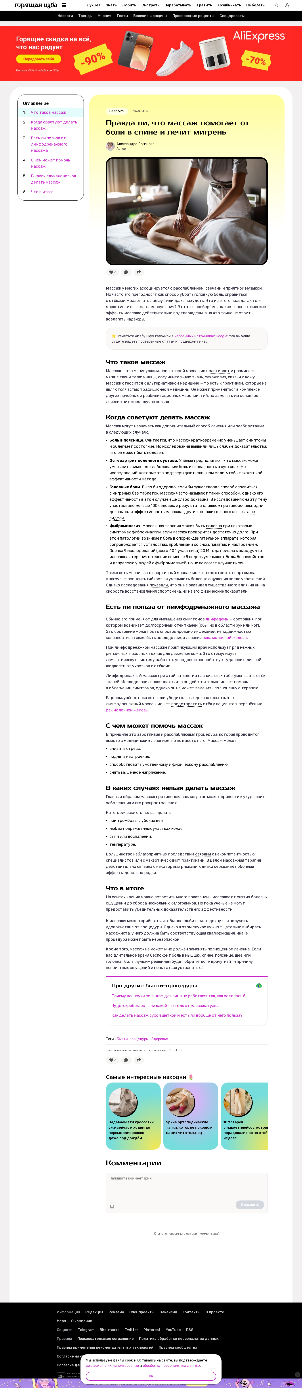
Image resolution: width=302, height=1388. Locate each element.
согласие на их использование (112, 1365)
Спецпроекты (232, 16)
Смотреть (150, 5)
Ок (151, 1376)
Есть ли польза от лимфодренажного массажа (49, 144)
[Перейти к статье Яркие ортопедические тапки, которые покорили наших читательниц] (190, 1116)
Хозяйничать (229, 5)
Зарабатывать (178, 5)
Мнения (104, 16)
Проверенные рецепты (193, 16)
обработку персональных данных (171, 1365)
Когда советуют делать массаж (54, 125)
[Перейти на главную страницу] (36, 5)
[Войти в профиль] (287, 5)
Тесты (122, 16)
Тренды (85, 16)
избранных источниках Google (200, 336)
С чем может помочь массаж (50, 163)
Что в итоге (42, 192)
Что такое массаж (48, 112)
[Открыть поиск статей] (276, 5)
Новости (65, 16)
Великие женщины (150, 16)
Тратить (204, 5)
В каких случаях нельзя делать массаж (53, 179)
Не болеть (255, 5)
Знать (111, 5)
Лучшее (94, 5)
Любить (129, 5)
